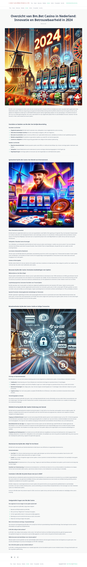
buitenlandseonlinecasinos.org (71, 3)
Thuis (32, 3)
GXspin (35, 3)
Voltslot (52, 3)
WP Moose (75, 564)
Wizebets (44, 3)
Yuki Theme (69, 564)
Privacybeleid (57, 3)
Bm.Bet (48, 3)
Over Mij (62, 3)
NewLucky (40, 3)
